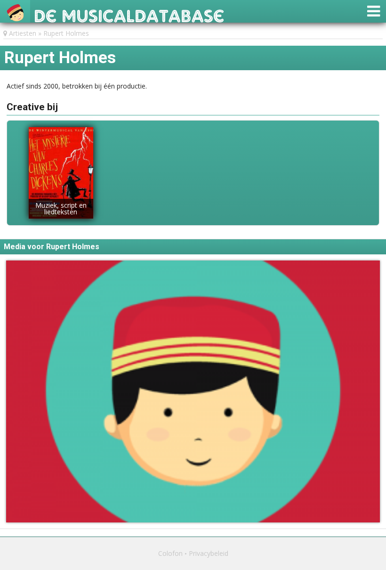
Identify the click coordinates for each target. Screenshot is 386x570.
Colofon (170, 553)
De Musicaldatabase (129, 13)
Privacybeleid (208, 553)
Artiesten (22, 33)
